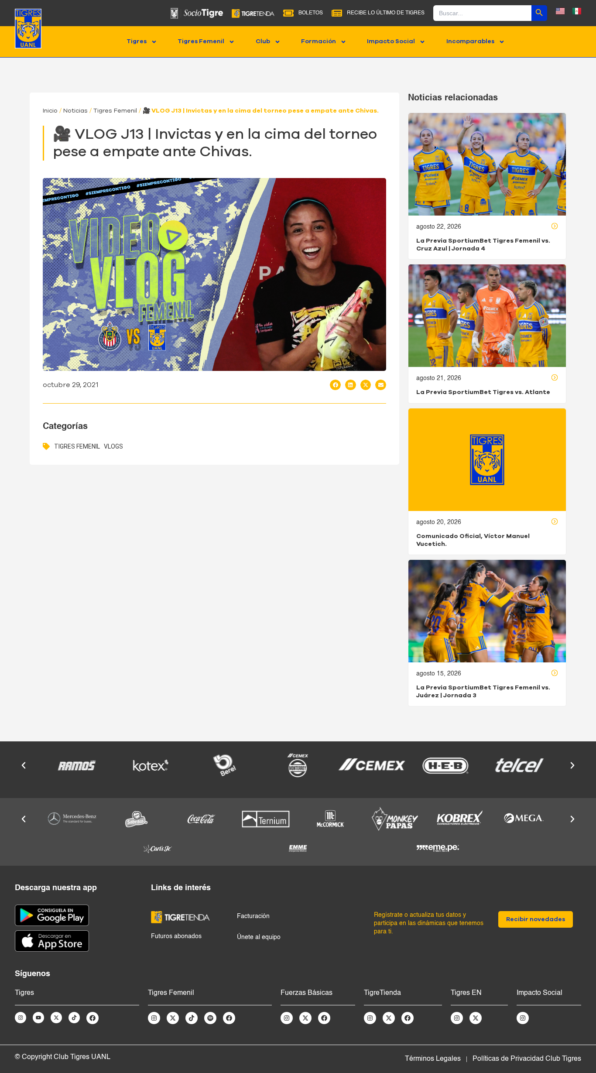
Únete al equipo (259, 937)
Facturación (253, 916)
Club (263, 41)
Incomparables (470, 41)
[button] (335, 385)
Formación (318, 41)
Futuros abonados (176, 936)
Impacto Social (391, 41)
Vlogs (113, 446)
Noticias (75, 111)
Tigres (137, 41)
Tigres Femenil (201, 41)
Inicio (50, 111)
